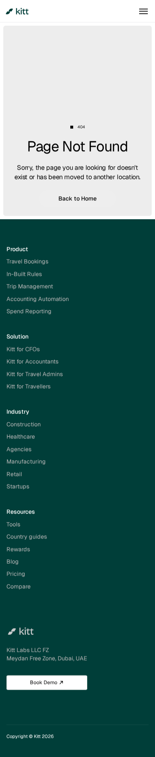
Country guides (26, 536)
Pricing (15, 574)
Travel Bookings (27, 261)
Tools (13, 524)
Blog (12, 561)
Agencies (18, 449)
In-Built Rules (24, 274)
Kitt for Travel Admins (34, 374)
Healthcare (20, 437)
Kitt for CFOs (23, 349)
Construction (23, 424)
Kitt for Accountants (32, 361)
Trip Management (29, 286)
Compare (18, 586)
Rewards (18, 549)
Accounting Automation (37, 299)
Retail (14, 474)
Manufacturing (26, 461)
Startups (17, 486)
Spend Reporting (29, 311)
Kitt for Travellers (28, 386)
